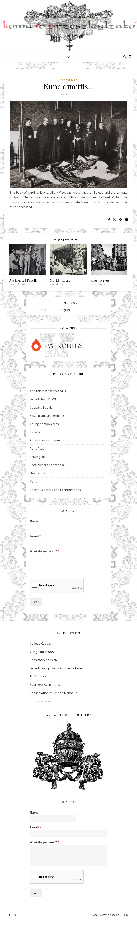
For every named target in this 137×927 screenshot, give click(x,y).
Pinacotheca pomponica (47, 440)
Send (36, 602)
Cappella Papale (41, 407)
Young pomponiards (44, 424)
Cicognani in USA (42, 652)
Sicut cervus (100, 280)
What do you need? (44, 551)
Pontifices (69, 80)
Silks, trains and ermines (47, 416)
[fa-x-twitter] (15, 915)
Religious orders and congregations (55, 490)
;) (30, 383)
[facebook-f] (10, 915)
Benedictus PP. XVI (43, 399)
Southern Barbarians (45, 685)
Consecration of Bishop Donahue (53, 693)
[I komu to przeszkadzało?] (68, 26)
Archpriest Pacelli (23, 280)
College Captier (41, 643)
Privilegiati (37, 457)
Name (35, 521)
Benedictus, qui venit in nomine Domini (57, 668)
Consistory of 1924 (43, 660)
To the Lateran (40, 701)
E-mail (35, 536)
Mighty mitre (60, 280)
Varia (33, 481)
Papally (35, 432)
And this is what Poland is (48, 391)
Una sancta (38, 473)
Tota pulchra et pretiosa (47, 465)
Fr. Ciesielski (38, 676)
